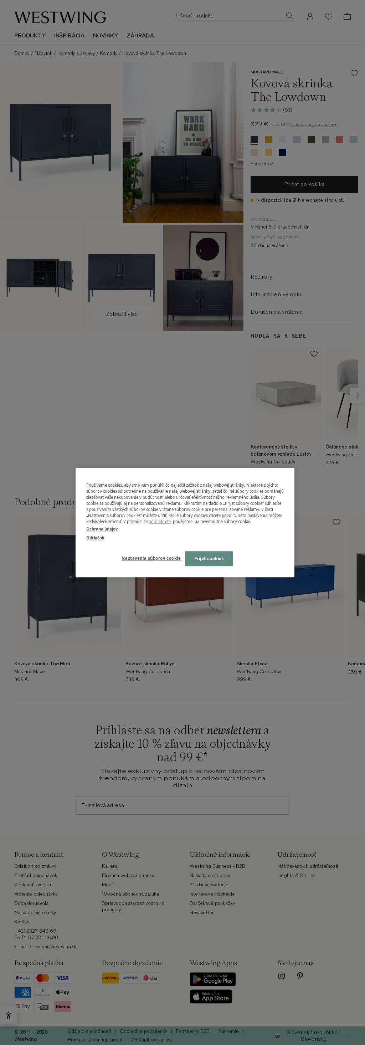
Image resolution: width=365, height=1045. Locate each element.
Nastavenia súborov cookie (151, 558)
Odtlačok (95, 538)
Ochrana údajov (102, 529)
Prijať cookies (209, 558)
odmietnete (160, 521)
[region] (185, 522)
